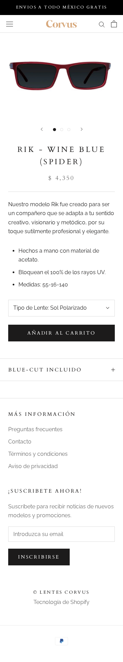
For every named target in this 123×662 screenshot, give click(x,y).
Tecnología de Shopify (61, 602)
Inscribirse (39, 557)
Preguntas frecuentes (35, 429)
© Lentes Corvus (61, 592)
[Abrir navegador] (9, 24)
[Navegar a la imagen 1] (54, 129)
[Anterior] (42, 129)
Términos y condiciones (38, 454)
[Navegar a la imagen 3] (68, 129)
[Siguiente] (82, 129)
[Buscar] (102, 24)
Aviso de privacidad (33, 466)
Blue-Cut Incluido (45, 369)
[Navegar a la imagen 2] (61, 129)
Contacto (19, 441)
